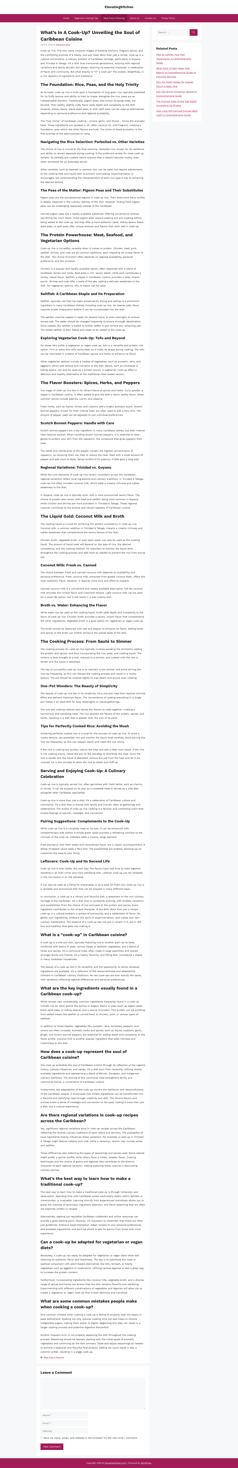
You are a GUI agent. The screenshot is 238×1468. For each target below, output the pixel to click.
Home (66, 18)
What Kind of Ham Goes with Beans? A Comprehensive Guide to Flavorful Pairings (176, 72)
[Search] (194, 32)
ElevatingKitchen (119, 7)
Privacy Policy (168, 18)
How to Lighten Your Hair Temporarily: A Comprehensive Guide (173, 58)
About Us (134, 18)
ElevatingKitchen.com (115, 1463)
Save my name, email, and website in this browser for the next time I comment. (91, 1437)
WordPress (146, 1463)
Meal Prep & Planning (114, 18)
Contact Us (150, 18)
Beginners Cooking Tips (86, 18)
